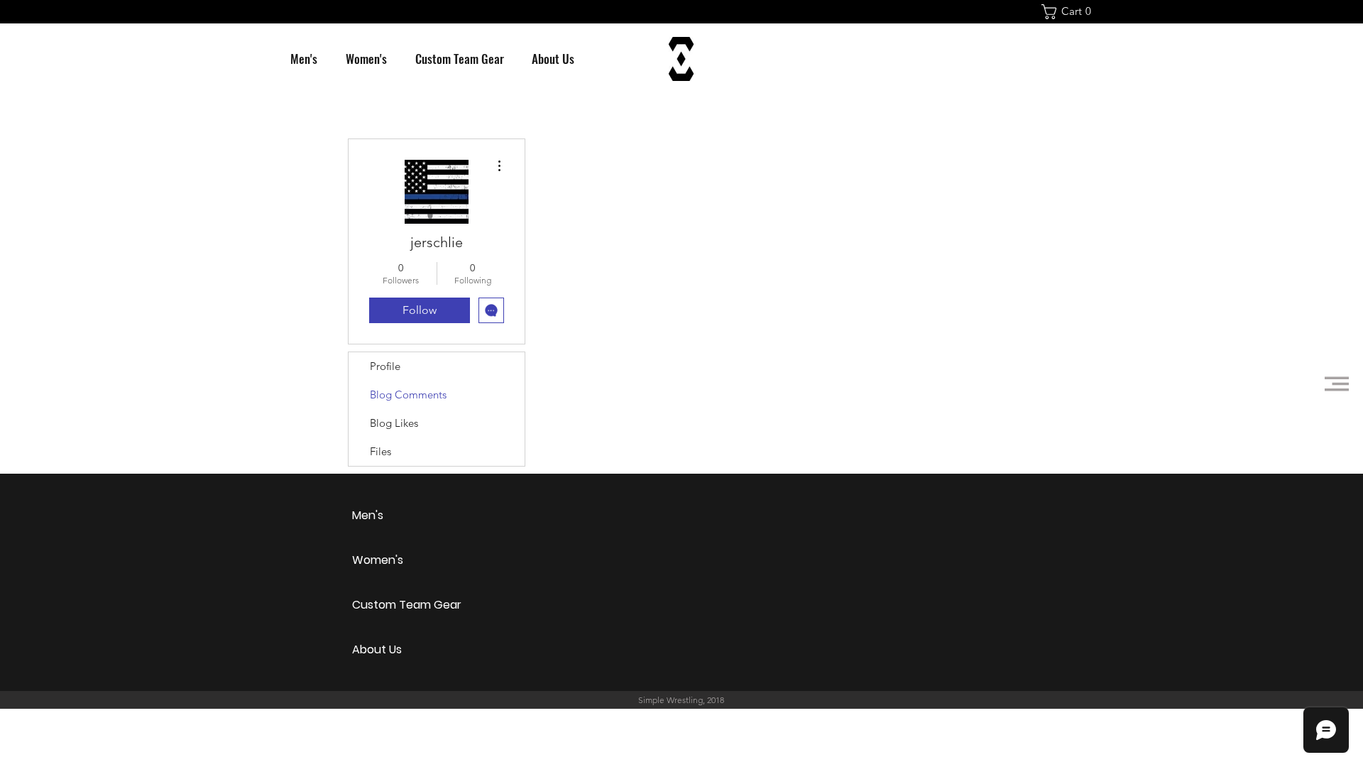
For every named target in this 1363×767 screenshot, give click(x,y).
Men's (367, 515)
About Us (377, 649)
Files (380, 451)
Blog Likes (394, 423)
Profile (385, 366)
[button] (1070, 11)
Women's (377, 560)
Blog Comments (408, 394)
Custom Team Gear (402, 605)
